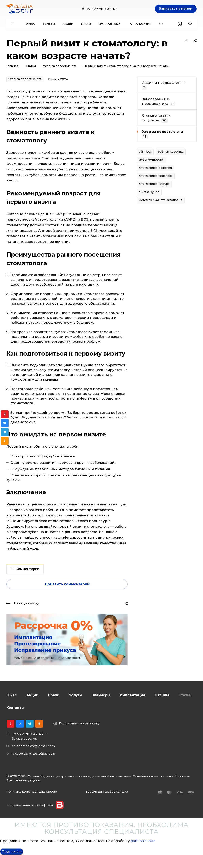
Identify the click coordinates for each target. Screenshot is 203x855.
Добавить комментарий (67, 584)
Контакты (15, 708)
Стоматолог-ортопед (155, 168)
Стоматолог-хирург (154, 184)
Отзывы (162, 695)
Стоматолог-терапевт (155, 175)
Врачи (53, 695)
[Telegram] (30, 724)
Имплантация (132, 695)
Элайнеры (100, 695)
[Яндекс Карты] (10, 724)
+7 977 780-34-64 (102, 9)
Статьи (185, 695)
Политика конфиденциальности (31, 791)
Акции (32, 695)
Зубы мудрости (151, 159)
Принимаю (12, 852)
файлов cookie (143, 841)
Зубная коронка (170, 151)
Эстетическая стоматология (160, 200)
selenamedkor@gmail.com (33, 746)
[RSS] (186, 40)
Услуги (75, 695)
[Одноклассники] (39, 724)
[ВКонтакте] (20, 724)
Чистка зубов (149, 192)
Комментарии (27, 569)
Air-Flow (145, 151)
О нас (11, 695)
